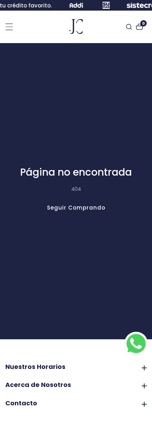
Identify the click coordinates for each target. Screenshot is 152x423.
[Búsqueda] (130, 27)
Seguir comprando (76, 207)
